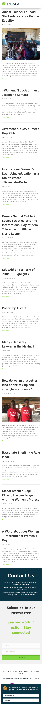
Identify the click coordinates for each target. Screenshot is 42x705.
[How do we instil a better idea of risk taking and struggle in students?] (21, 409)
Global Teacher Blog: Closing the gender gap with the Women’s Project (20, 495)
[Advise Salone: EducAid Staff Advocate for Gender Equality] (21, 44)
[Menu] (31, 4)
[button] (21, 657)
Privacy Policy (29, 671)
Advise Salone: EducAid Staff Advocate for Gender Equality (20, 16)
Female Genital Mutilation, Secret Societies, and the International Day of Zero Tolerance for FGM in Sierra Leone (20, 224)
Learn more (13, 691)
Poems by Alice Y (14, 308)
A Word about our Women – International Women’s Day (20, 536)
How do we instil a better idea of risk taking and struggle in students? (19, 385)
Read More (5, 79)
